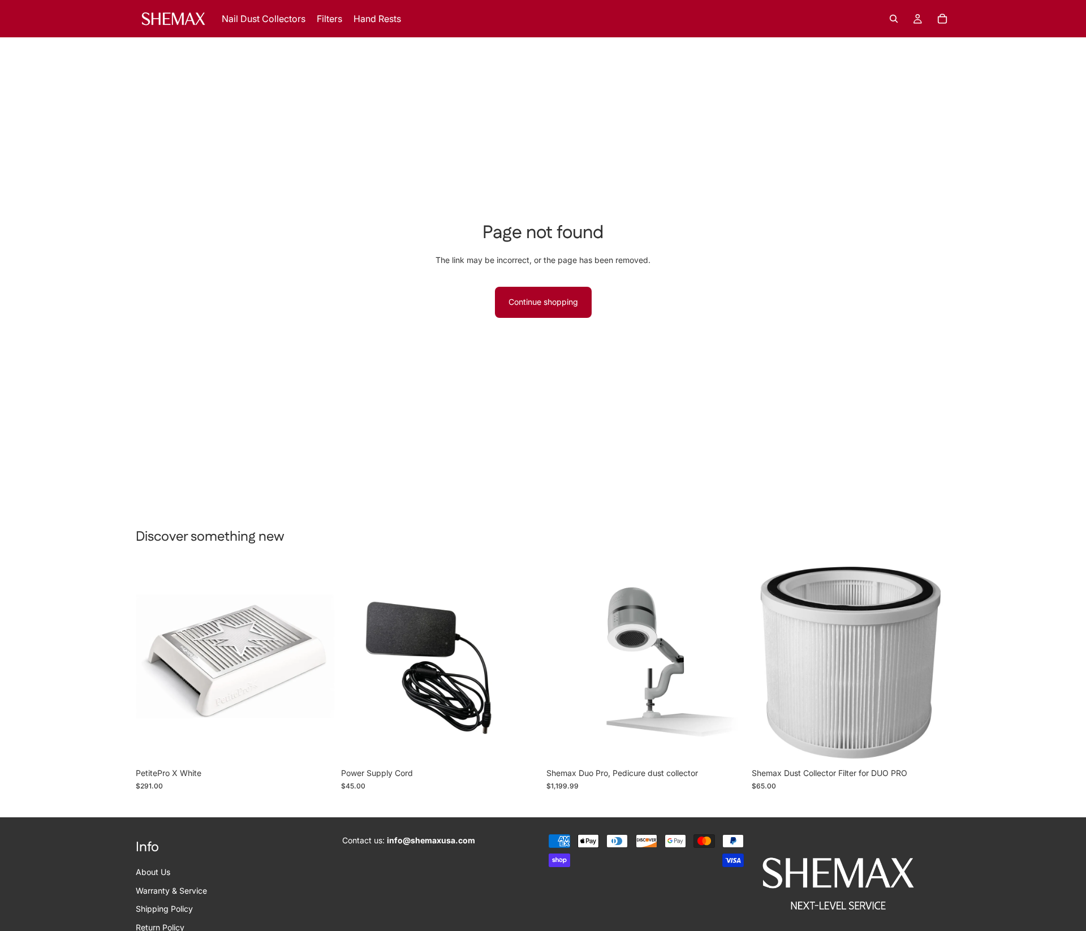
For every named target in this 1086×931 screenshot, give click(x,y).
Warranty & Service (171, 890)
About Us (153, 872)
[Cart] (942, 18)
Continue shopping (543, 302)
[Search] (893, 18)
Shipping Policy (164, 908)
